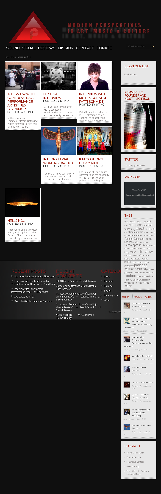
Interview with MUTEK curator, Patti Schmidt (93, 98)
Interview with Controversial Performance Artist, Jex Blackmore (137, 342)
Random (148, 297)
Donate (104, 48)
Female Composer (134, 239)
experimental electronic (136, 235)
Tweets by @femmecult (134, 165)
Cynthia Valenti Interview (142, 382)
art (145, 222)
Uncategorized (111, 295)
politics (129, 269)
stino (28, 112)
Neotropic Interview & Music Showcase (141, 305)
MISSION (65, 48)
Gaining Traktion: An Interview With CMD (140, 396)
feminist (128, 248)
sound (13, 48)
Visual (107, 300)
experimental (149, 232)
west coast (145, 279)
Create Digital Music (135, 452)
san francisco (139, 272)
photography (129, 266)
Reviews (46, 48)
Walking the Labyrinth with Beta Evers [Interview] (141, 412)
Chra (126, 225)
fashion (152, 236)
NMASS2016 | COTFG (66, 315)
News (107, 276)
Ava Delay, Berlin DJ (24, 296)
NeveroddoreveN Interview (139, 369)
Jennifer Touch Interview (83, 281)
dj (134, 228)
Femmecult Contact (135, 461)
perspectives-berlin (140, 262)
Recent (125, 297)
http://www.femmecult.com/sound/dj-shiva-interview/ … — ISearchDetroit (76, 295)
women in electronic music (137, 284)
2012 (126, 222)
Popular (137, 297)
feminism (150, 245)
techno (130, 275)
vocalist (134, 279)
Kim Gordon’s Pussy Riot (91, 161)
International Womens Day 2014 (58, 161)
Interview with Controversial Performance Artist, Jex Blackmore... (21, 101)
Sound (107, 290)
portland (140, 269)
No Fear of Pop (132, 466)
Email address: (130, 74)
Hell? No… (16, 221)
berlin (149, 221)
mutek (127, 262)
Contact (85, 48)
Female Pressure (133, 457)
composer (136, 224)
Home (7, 57)
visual (29, 48)
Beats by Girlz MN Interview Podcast (33, 301)
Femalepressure (135, 245)
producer (150, 269)
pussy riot (128, 272)
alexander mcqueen (136, 222)
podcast (140, 265)
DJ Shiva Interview (52, 96)
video (139, 276)
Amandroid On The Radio (142, 356)
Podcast (108, 281)
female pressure (143, 242)
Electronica (145, 228)
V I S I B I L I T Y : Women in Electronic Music (137, 472)
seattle (150, 272)
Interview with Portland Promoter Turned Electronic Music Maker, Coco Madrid (137, 323)
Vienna (145, 276)
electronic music (133, 232)
